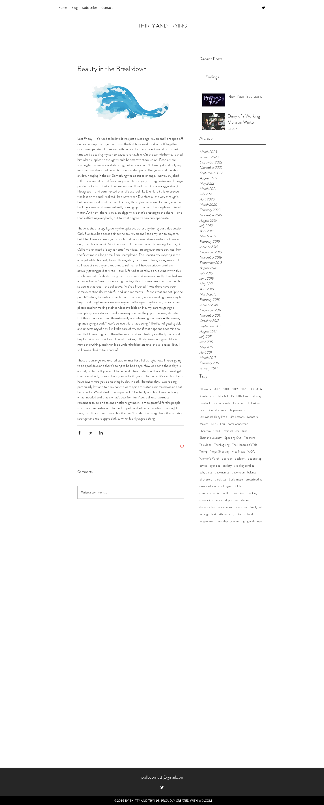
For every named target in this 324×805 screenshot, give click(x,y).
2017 (217, 389)
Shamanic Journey (210, 438)
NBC (214, 424)
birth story (205, 479)
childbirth (239, 486)
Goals (202, 410)
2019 (234, 389)
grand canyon (255, 521)
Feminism (239, 403)
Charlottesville (221, 403)
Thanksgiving (221, 445)
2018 (225, 389)
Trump (203, 451)
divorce (245, 500)
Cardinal (204, 403)
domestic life (207, 507)
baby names (222, 472)
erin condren (225, 507)
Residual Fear (231, 431)
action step (255, 459)
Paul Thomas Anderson (234, 424)
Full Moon (254, 403)
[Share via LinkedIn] (101, 433)
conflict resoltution (233, 493)
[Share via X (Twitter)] (90, 433)
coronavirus (206, 500)
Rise (244, 431)
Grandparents (217, 410)
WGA (251, 451)
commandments (209, 493)
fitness (241, 514)
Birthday (256, 396)
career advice (207, 486)
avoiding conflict (244, 466)
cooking (252, 493)
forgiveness (206, 521)
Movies (203, 424)
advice (203, 466)
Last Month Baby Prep (213, 417)
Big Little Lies (239, 396)
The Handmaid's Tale (244, 445)
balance (252, 472)
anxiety (227, 466)
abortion (227, 459)
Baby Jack (223, 396)
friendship (222, 521)
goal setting (237, 521)
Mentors (252, 417)
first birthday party (222, 514)
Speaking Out (232, 438)
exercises (241, 507)
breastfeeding (254, 479)
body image (236, 479)
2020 (244, 389)
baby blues (205, 472)
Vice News (238, 451)
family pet (256, 507)
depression (231, 500)
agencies (215, 466)
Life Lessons (237, 417)
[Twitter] (263, 8)
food (250, 514)
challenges (224, 486)
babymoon (238, 472)
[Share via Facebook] (79, 433)
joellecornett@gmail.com (162, 777)
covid (219, 500)
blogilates (220, 479)
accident (240, 459)
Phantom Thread (209, 431)
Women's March (209, 459)
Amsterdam (206, 396)
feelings (204, 514)
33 (252, 389)
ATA (259, 389)
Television (205, 445)
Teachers (249, 438)
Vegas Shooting (219, 451)
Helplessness (236, 410)
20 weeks (205, 389)
